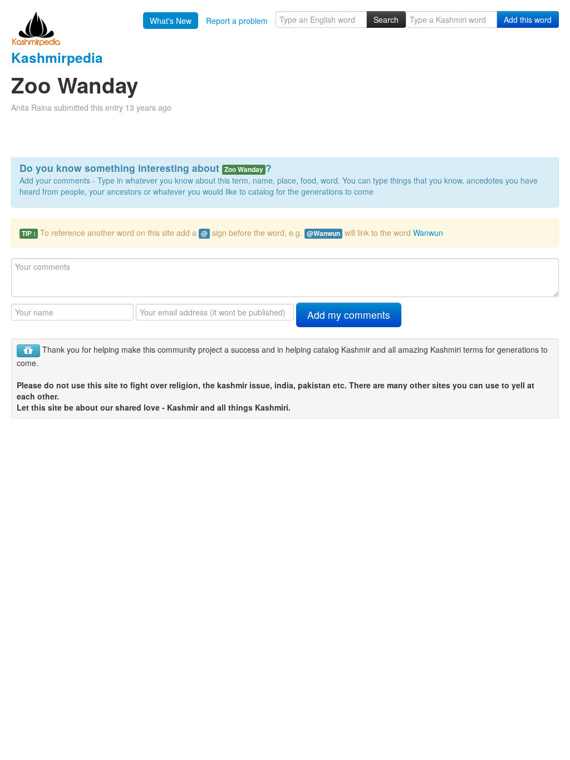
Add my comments (348, 315)
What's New (170, 20)
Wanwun (428, 232)
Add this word (528, 19)
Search (386, 19)
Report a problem (237, 20)
